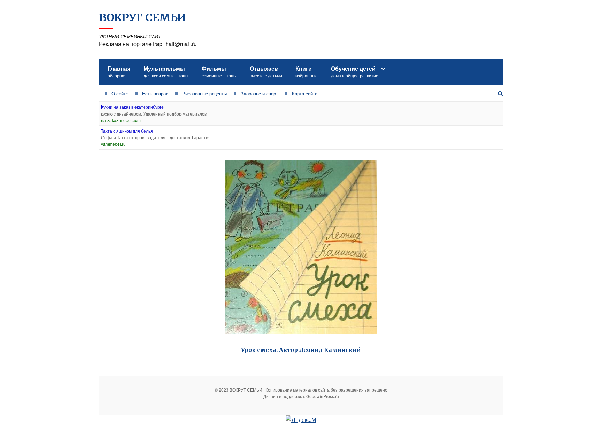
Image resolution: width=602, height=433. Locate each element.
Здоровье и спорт (259, 93)
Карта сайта (304, 93)
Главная (119, 71)
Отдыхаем (266, 71)
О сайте (119, 93)
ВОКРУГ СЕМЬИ (142, 17)
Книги (306, 71)
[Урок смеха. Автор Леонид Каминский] (301, 247)
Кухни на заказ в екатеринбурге (132, 107)
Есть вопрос (155, 93)
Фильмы (219, 71)
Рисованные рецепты (204, 93)
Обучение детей (354, 71)
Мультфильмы (166, 71)
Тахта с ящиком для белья (127, 131)
